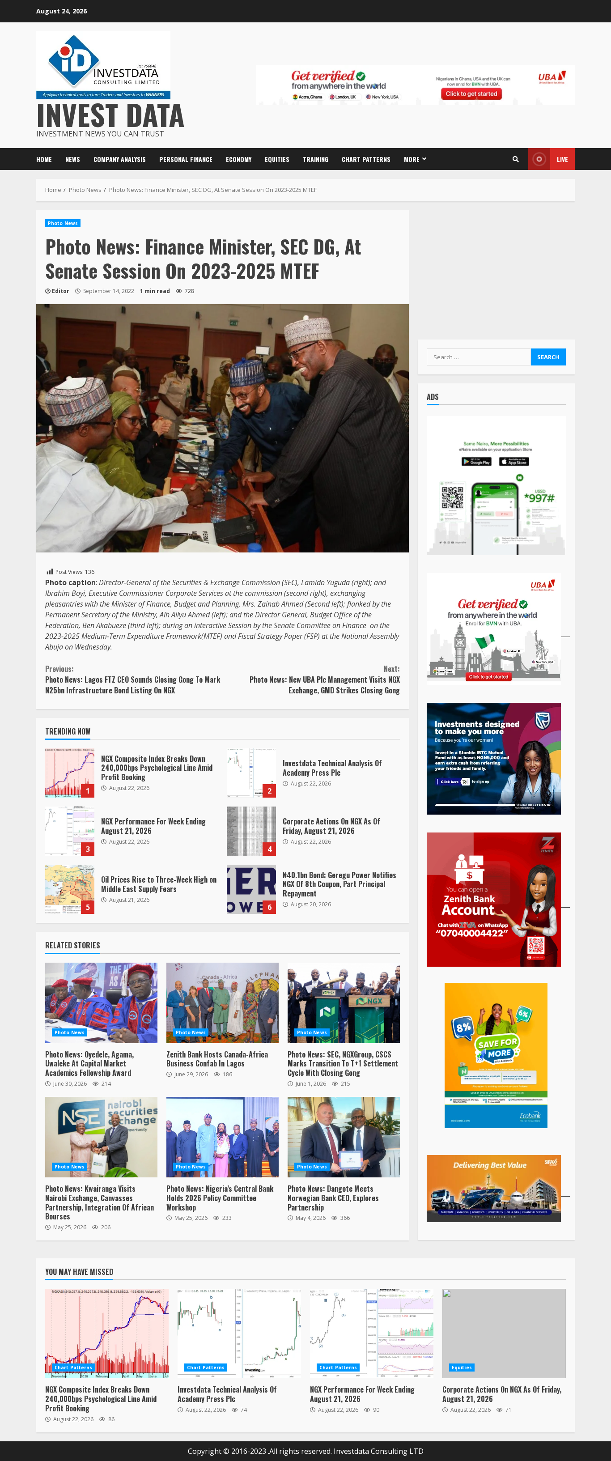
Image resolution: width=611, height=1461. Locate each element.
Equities (277, 159)
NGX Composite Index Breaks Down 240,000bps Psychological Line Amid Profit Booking (69, 773)
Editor (60, 291)
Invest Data (110, 114)
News (72, 159)
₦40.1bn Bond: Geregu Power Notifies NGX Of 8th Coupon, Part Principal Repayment (251, 889)
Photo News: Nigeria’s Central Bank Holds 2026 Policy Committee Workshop (222, 1137)
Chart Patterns (366, 159)
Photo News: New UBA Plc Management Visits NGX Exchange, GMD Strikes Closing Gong (324, 679)
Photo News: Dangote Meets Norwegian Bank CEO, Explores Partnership (344, 1137)
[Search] (516, 159)
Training (315, 159)
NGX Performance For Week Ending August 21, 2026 (69, 831)
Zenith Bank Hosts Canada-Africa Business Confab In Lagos (222, 1003)
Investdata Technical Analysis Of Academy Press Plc (251, 773)
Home (44, 159)
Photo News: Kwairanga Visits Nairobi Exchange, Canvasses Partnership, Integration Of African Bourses (101, 1137)
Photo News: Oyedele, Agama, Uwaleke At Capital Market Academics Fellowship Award (101, 1003)
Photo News (63, 223)
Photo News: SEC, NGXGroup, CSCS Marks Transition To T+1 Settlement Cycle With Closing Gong (344, 1003)
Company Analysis (119, 159)
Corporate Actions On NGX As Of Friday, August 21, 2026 (251, 831)
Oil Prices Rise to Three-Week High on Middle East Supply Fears (69, 889)
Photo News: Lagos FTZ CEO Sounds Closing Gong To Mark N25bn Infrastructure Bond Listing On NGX (132, 679)
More (412, 159)
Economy (238, 159)
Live (562, 159)
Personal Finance (185, 159)
